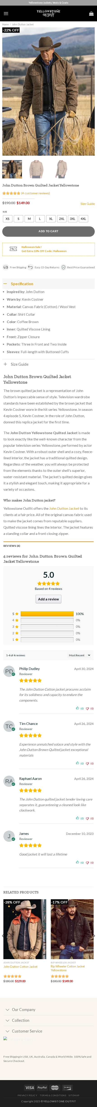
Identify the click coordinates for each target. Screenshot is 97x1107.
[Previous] (10, 91)
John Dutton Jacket (23, 24)
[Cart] (91, 13)
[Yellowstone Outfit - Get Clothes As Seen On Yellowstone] (48, 13)
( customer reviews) (35, 193)
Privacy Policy (27, 1095)
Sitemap (74, 1095)
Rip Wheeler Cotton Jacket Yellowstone (68, 968)
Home (5, 24)
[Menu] (6, 13)
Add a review (48, 599)
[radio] (7, 218)
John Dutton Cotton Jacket (20, 966)
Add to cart (48, 231)
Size (5, 212)
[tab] (48, 545)
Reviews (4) (11, 545)
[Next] (87, 91)
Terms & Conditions (53, 1095)
